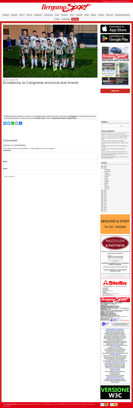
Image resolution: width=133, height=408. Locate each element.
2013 (105, 209)
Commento (7, 150)
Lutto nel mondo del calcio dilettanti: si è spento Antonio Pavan (114, 138)
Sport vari (109, 15)
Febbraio (107, 187)
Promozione (48, 15)
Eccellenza (38, 15)
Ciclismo (101, 15)
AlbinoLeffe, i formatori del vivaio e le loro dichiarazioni (113, 134)
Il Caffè (56, 19)
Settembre (107, 175)
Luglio (106, 178)
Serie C (22, 15)
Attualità (14, 15)
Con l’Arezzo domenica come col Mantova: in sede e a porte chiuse (114, 143)
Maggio (106, 182)
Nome (5, 161)
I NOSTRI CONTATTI (123, 1)
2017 (105, 202)
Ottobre (106, 173)
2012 (105, 211)
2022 (105, 194)
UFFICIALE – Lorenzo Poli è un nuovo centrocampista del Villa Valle (114, 146)
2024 (105, 190)
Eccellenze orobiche (122, 15)
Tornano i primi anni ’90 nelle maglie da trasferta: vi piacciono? (113, 149)
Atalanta (6, 15)
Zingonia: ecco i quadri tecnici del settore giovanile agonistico (115, 136)
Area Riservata (113, 1)
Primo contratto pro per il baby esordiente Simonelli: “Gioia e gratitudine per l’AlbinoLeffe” (115, 154)
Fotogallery (105, 1)
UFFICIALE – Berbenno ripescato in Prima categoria (112, 141)
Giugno (106, 180)
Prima (57, 15)
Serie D (29, 15)
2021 (105, 195)
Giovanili (79, 15)
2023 (105, 192)
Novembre (107, 171)
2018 (105, 200)
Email (5, 169)
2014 (105, 207)
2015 (105, 206)
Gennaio (106, 188)
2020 (105, 197)
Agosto (106, 176)
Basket (93, 15)
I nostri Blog (65, 19)
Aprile (106, 183)
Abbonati (75, 19)
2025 (105, 168)
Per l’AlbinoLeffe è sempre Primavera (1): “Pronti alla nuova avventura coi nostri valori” (114, 157)
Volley (86, 15)
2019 (105, 199)
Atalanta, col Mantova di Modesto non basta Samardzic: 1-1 (114, 152)
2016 (105, 204)
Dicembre (107, 169)
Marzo (106, 185)
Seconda (64, 15)
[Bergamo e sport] (115, 224)
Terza (72, 15)
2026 (105, 166)
